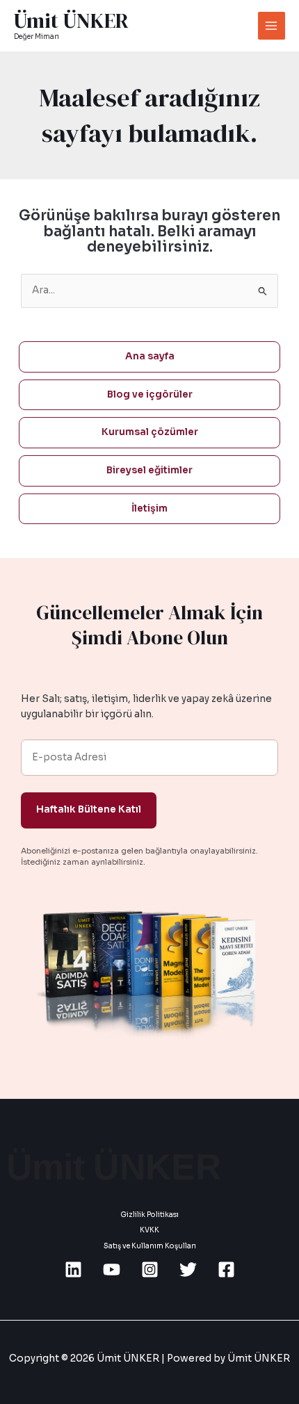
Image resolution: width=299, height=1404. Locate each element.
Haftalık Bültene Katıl (88, 809)
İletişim (149, 508)
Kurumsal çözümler (150, 432)
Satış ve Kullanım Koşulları (150, 1245)
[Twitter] (188, 1269)
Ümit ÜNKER (71, 21)
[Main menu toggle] (271, 25)
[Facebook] (226, 1269)
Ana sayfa (150, 356)
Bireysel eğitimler (149, 470)
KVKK (149, 1229)
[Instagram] (150, 1269)
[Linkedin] (73, 1269)
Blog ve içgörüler (150, 394)
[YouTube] (111, 1269)
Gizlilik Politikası (149, 1214)
